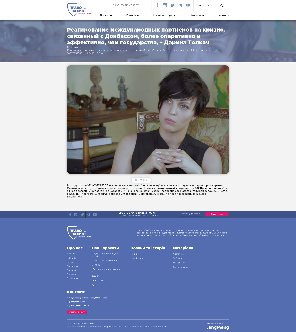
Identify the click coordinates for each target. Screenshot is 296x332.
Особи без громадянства (105, 261)
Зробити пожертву (126, 5)
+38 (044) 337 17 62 (80, 306)
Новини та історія (162, 15)
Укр (201, 5)
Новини (135, 254)
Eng (207, 5)
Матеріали (195, 15)
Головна (72, 47)
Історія (70, 262)
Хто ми (71, 254)
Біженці (96, 265)
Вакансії (71, 270)
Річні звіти (72, 278)
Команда (71, 258)
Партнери (72, 266)
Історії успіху (137, 258)
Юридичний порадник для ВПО (106, 270)
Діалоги (96, 276)
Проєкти (131, 15)
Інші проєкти (99, 280)
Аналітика (178, 254)
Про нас (104, 15)
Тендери (71, 274)
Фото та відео (180, 267)
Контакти (223, 15)
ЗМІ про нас (179, 263)
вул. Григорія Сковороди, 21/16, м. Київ (89, 298)
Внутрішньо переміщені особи (105, 255)
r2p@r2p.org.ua (78, 302)
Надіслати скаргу (77, 312)
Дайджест (178, 258)
